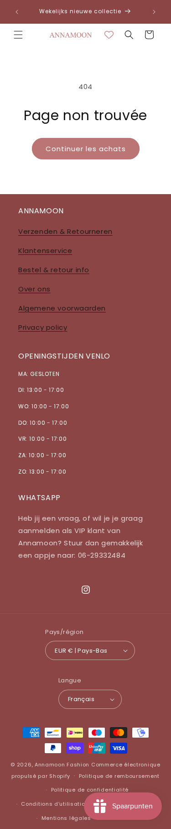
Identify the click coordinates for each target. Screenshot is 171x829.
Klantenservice (45, 250)
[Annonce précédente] (17, 12)
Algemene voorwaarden (62, 308)
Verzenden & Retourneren (65, 231)
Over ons (34, 289)
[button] (18, 35)
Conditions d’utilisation (54, 804)
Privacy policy (42, 327)
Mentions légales (66, 818)
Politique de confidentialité (90, 789)
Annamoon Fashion (62, 764)
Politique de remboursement (119, 776)
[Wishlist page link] (109, 34)
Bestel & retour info (53, 270)
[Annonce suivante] (154, 12)
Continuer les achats (86, 148)
